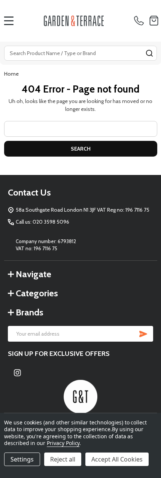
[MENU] (9, 20)
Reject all (62, 459)
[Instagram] (17, 372)
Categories (37, 293)
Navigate (33, 274)
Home (11, 73)
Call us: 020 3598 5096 (42, 221)
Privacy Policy (63, 443)
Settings (22, 459)
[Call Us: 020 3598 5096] (140, 20)
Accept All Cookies (117, 459)
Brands (29, 312)
